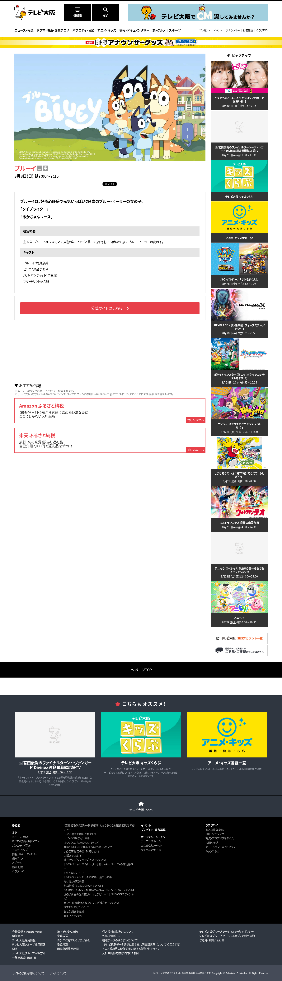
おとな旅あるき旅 (74, 911)
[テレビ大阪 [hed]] (34, 12)
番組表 (16, 825)
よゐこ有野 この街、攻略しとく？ (82, 851)
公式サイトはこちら (106, 308)
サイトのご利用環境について (28, 973)
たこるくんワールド (151, 845)
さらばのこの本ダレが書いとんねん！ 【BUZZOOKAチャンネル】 (99, 890)
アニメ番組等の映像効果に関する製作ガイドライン (131, 948)
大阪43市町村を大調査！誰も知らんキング (88, 847)
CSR (14, 948)
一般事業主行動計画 (24, 957)
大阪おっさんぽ (72, 855)
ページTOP (143, 669)
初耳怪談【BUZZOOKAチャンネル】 (83, 885)
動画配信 (248, 30)
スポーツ (17, 862)
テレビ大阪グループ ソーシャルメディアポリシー (227, 931)
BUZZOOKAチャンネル (77, 838)
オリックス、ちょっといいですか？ (82, 842)
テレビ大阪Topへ (141, 809)
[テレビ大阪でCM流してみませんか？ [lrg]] (198, 19)
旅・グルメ (17, 858)
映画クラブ (211, 842)
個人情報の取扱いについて (117, 931)
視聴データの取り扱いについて (120, 940)
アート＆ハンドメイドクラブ (220, 847)
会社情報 (27, 931)
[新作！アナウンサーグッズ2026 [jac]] (141, 42)
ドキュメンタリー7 (74, 873)
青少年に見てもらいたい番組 (73, 940)
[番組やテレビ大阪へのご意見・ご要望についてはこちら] (239, 655)
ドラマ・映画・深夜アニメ (26, 841)
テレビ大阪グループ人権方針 (28, 953)
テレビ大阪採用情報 (23, 940)
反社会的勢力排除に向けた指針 (120, 953)
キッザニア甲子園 (151, 850)
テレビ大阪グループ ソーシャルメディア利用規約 (227, 936)
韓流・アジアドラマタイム (219, 838)
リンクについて (57, 973)
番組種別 (62, 944)
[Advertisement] (109, 352)
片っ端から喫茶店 (74, 881)
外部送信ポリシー (112, 936)
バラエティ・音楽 (21, 845)
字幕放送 (62, 936)
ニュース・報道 (20, 837)
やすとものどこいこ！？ (76, 907)
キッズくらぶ (212, 851)
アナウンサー (233, 30)
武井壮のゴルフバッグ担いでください (85, 860)
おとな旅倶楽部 (214, 830)
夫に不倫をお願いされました (80, 834)
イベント (218, 30)
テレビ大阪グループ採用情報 (28, 944)
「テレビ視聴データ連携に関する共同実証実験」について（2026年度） (141, 944)
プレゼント (204, 30)
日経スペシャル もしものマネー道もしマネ (88, 877)
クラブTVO (262, 30)
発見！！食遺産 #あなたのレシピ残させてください (91, 903)
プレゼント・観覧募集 (153, 830)
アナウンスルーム (151, 841)
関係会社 (17, 936)
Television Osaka (235, 973)
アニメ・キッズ (20, 850)
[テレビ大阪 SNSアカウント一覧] (239, 642)
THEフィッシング (73, 916)
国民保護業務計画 (68, 948)
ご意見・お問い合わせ (212, 940)
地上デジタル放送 (67, 931)
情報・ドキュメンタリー (24, 854)
